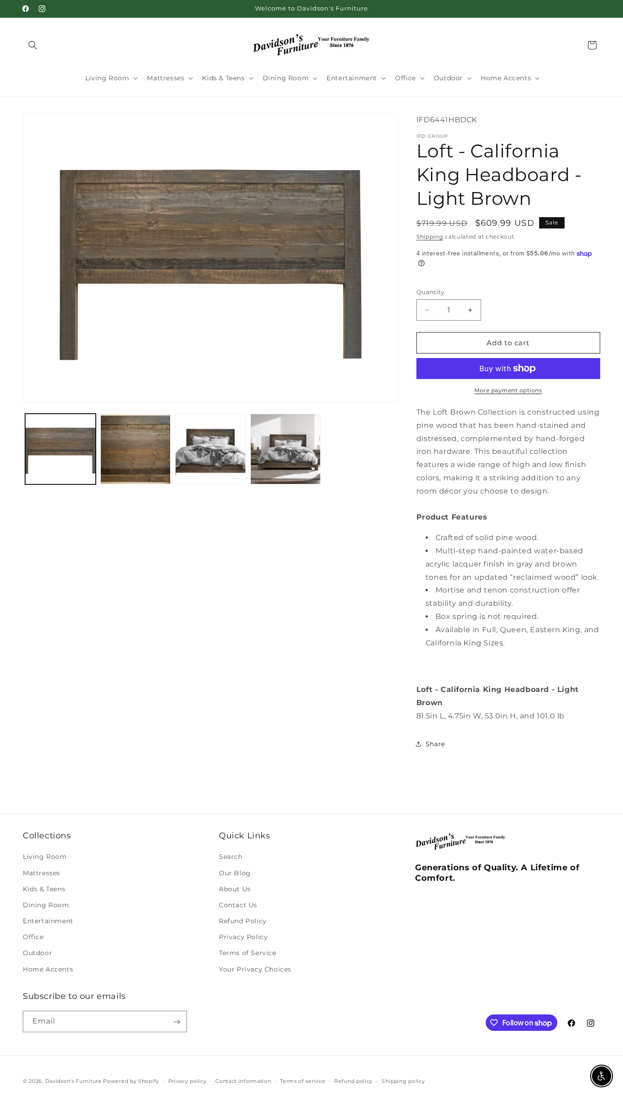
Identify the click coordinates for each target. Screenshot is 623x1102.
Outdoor (37, 953)
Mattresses (41, 873)
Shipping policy (403, 1080)
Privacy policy (187, 1080)
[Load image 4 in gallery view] (285, 449)
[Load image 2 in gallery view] (135, 449)
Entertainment (48, 921)
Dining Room (46, 905)
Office (33, 937)
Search (231, 857)
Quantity (430, 292)
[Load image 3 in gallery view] (210, 449)
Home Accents (48, 969)
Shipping (429, 236)
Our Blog (235, 873)
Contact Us (238, 905)
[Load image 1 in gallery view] (60, 449)
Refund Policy (243, 921)
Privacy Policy (243, 937)
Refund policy (353, 1080)
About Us (235, 889)
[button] (33, 45)
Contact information (243, 1080)
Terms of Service (247, 953)
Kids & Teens (44, 889)
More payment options (508, 390)
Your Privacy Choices (255, 969)
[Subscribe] (176, 1022)
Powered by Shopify (131, 1081)
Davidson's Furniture (73, 1081)
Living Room (45, 857)
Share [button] (435, 744)
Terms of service (302, 1080)
